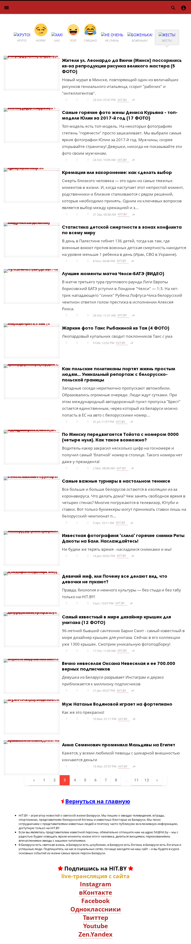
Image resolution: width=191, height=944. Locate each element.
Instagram (95, 884)
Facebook (95, 901)
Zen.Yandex (95, 934)
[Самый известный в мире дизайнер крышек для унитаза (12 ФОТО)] (32, 612)
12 (146, 780)
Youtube (95, 926)
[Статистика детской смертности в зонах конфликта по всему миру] (32, 222)
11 (136, 780)
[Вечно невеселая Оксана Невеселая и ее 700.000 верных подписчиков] (32, 659)
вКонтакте (95, 892)
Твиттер (95, 917)
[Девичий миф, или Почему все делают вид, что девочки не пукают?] (32, 571)
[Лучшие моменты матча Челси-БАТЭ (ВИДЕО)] (32, 269)
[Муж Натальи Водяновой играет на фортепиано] (32, 699)
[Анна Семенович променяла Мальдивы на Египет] (32, 740)
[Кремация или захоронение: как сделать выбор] (32, 168)
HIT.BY (122, 100)
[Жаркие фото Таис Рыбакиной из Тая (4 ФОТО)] (32, 323)
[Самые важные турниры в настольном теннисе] (32, 476)
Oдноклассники (95, 909)
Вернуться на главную (97, 801)
